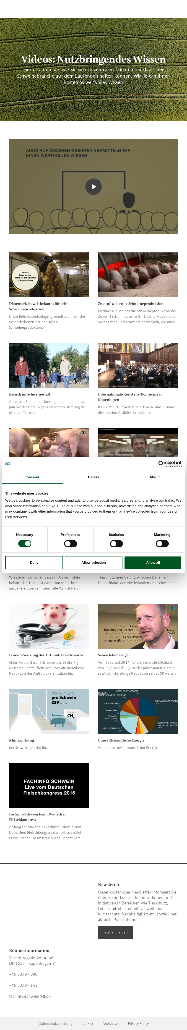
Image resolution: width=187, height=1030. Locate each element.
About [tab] (155, 477)
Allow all (153, 562)
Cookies (87, 1023)
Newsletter (111, 1023)
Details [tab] (93, 477)
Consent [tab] (32, 477)
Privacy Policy (138, 1023)
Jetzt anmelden (116, 932)
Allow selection (93, 562)
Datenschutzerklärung (55, 1023)
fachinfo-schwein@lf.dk (30, 996)
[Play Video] (93, 186)
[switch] (70, 543)
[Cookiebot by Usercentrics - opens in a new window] (162, 464)
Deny (34, 562)
